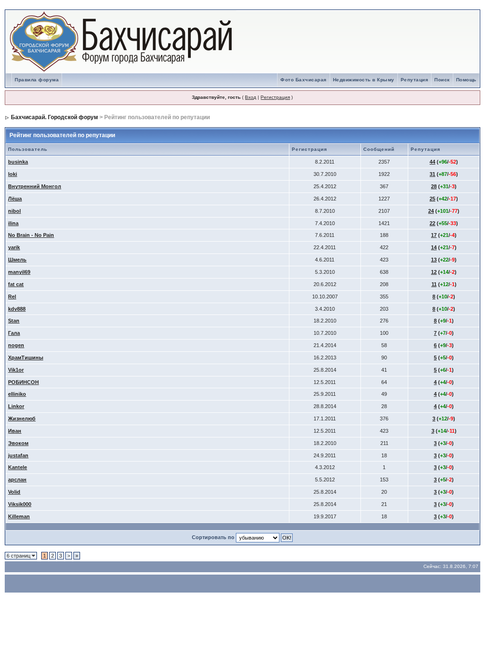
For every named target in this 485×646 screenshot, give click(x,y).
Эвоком (18, 443)
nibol (14, 211)
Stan (13, 320)
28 (434, 186)
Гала (14, 333)
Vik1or (16, 370)
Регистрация (275, 97)
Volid (14, 492)
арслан (17, 479)
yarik (14, 247)
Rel (12, 296)
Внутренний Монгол (34, 186)
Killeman (19, 516)
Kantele (17, 467)
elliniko (17, 394)
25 (432, 198)
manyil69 (19, 272)
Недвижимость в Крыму (364, 79)
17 (434, 235)
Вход (250, 97)
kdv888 (17, 309)
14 (434, 247)
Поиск (442, 79)
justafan (18, 455)
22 (432, 223)
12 (434, 272)
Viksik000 (19, 504)
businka (18, 162)
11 (434, 284)
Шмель (17, 259)
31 (432, 174)
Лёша (15, 198)
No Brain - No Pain (31, 235)
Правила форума (37, 79)
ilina (13, 223)
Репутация (415, 79)
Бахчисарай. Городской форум (54, 117)
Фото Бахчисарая (303, 79)
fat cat (16, 284)
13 (434, 259)
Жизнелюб (22, 418)
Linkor (16, 406)
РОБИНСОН (23, 382)
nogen (16, 345)
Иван (14, 431)
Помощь (466, 79)
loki (12, 174)
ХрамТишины (25, 357)
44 (432, 162)
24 (431, 211)
